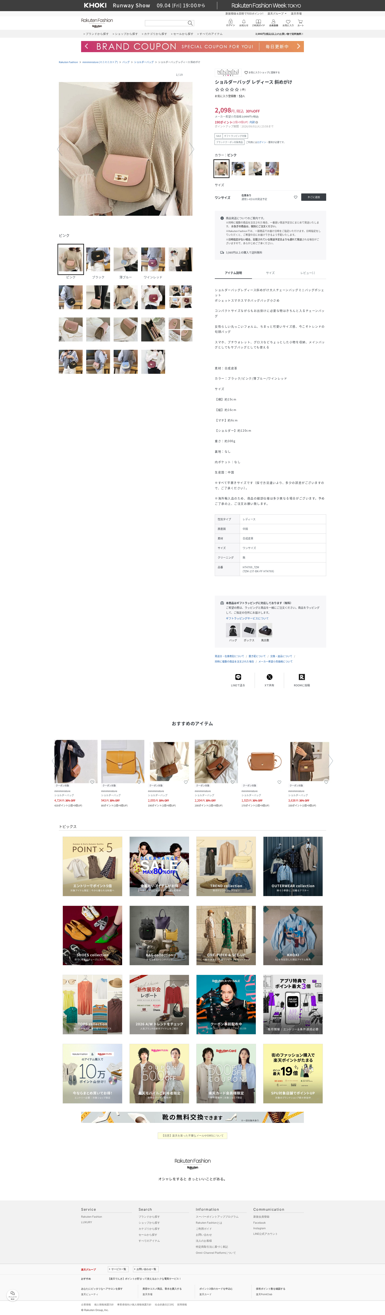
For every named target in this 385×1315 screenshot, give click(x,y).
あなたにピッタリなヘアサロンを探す (102, 1288)
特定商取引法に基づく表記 (212, 1246)
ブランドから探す (149, 1216)
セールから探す (148, 1234)
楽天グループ (276, 13)
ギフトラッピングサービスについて (247, 618)
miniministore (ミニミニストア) (100, 62)
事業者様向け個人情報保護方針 (134, 1304)
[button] (125, 149)
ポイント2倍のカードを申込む (216, 1288)
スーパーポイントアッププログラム (217, 1216)
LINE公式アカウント (265, 1233)
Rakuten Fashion (68, 62)
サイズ (270, 273)
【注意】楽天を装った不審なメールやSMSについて (193, 1135)
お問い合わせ (204, 1234)
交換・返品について (281, 656)
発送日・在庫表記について (229, 656)
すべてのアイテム (149, 1240)
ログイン (261, 142)
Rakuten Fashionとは (209, 1222)
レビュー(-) (307, 273)
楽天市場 (296, 13)
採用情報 (182, 1304)
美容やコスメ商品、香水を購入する (162, 1288)
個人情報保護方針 (104, 1304)
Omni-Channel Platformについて (216, 1252)
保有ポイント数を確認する (270, 1288)
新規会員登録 (261, 1216)
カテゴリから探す (149, 1228)
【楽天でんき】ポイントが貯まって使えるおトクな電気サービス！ (144, 1278)
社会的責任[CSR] (164, 1304)
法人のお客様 (204, 1240)
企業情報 (86, 1304)
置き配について (257, 656)
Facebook (259, 1222)
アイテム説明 (233, 273)
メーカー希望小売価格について (275, 661)
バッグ (126, 62)
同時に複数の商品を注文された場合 (234, 661)
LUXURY (86, 1222)
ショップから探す (149, 1222)
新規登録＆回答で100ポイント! (244, 13)
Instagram (259, 1228)
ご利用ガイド (204, 1228)
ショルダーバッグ (144, 62)
